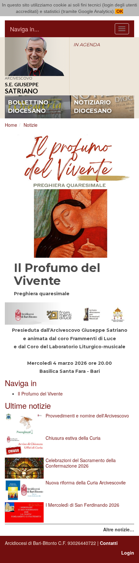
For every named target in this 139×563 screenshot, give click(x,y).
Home (11, 125)
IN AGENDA (86, 45)
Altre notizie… (118, 529)
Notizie (30, 125)
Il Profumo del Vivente (40, 393)
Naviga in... (24, 29)
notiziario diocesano (93, 106)
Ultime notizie (28, 405)
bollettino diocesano (28, 106)
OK (119, 11)
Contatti (109, 543)
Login (127, 552)
